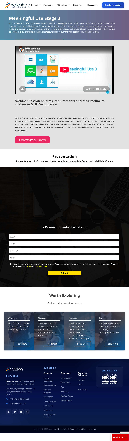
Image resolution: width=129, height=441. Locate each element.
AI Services (62, 5)
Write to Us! (121, 437)
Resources (77, 5)
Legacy (81, 380)
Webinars (64, 391)
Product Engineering (48, 379)
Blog (62, 387)
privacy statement (41, 266)
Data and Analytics (47, 391)
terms (29, 266)
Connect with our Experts (32, 139)
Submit (64, 273)
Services (47, 5)
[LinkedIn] (8, 411)
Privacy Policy (62, 429)
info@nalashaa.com (17, 403)
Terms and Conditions (78, 429)
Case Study (65, 383)
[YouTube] (21, 411)
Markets (34, 5)
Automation (48, 397)
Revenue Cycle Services (50, 415)
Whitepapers (66, 378)
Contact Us (12, 376)
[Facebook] (27, 411)
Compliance (48, 406)
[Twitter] (14, 411)
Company (91, 5)
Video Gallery (66, 400)
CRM (80, 385)
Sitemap (92, 429)
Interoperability (50, 385)
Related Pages (67, 396)
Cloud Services (50, 401)
